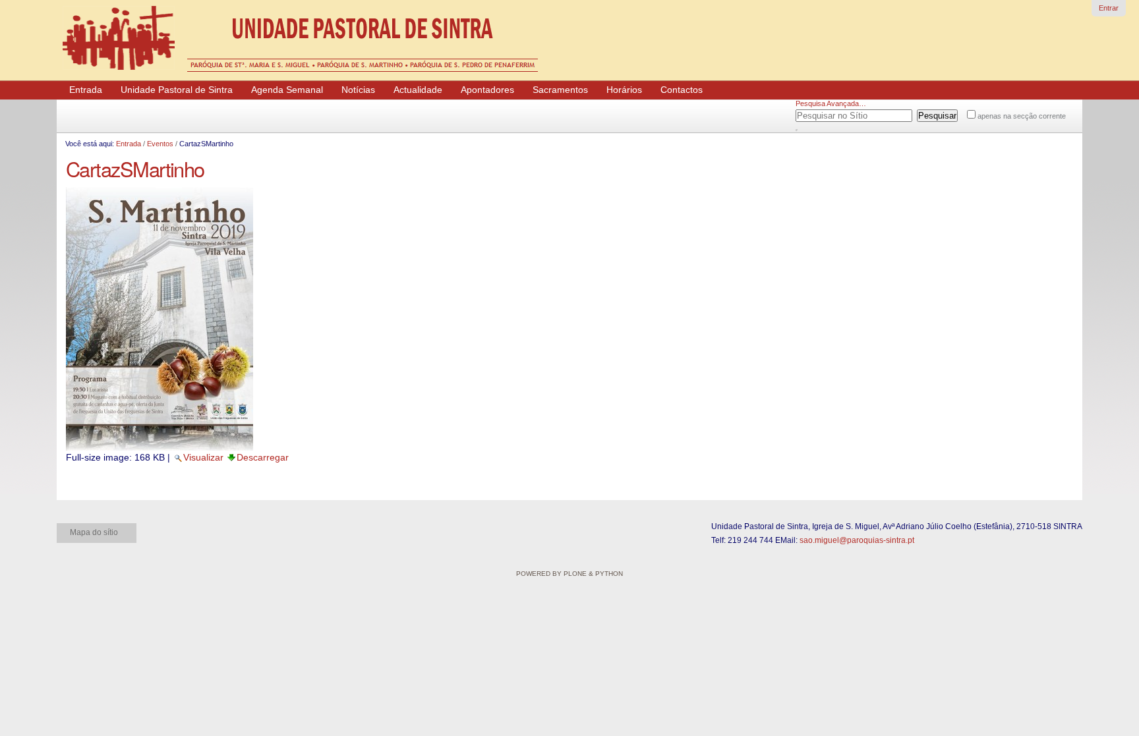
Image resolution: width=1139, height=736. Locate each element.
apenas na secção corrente (1022, 116)
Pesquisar (812, 113)
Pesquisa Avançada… (831, 103)
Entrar (1109, 8)
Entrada (128, 144)
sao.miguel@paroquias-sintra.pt (857, 540)
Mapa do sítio (94, 532)
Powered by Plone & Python (569, 573)
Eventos (160, 144)
